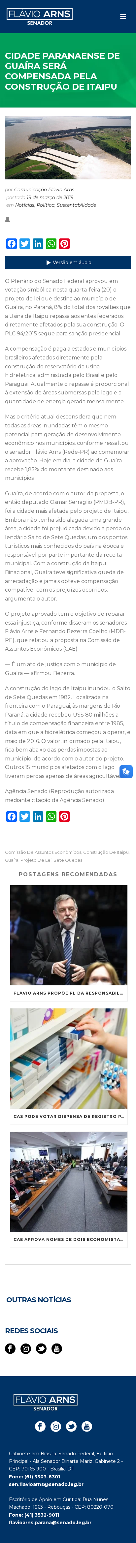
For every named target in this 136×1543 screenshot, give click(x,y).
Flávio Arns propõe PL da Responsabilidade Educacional (70, 993)
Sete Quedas (67, 860)
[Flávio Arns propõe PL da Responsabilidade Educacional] (68, 935)
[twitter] (41, 1349)
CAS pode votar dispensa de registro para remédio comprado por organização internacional (70, 1116)
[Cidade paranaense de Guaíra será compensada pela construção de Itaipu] (68, 148)
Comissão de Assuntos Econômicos (43, 852)
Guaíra (11, 860)
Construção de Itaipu (106, 852)
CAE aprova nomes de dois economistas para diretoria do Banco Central (70, 1239)
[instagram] (25, 1349)
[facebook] (10, 1349)
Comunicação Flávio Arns (44, 190)
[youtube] (56, 1349)
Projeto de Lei (35, 860)
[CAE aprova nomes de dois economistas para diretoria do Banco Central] (68, 1182)
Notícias (24, 205)
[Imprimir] (11, 219)
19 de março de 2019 (50, 198)
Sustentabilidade (76, 205)
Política (45, 205)
